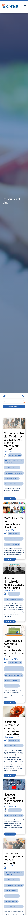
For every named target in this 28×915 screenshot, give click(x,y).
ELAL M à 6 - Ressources (11, 901)
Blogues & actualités (14, 533)
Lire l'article (8, 498)
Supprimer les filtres (13, 406)
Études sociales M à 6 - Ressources (13, 484)
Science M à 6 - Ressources (11, 478)
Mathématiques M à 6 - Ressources (13, 473)
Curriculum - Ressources (15, 455)
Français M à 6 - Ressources (12, 467)
